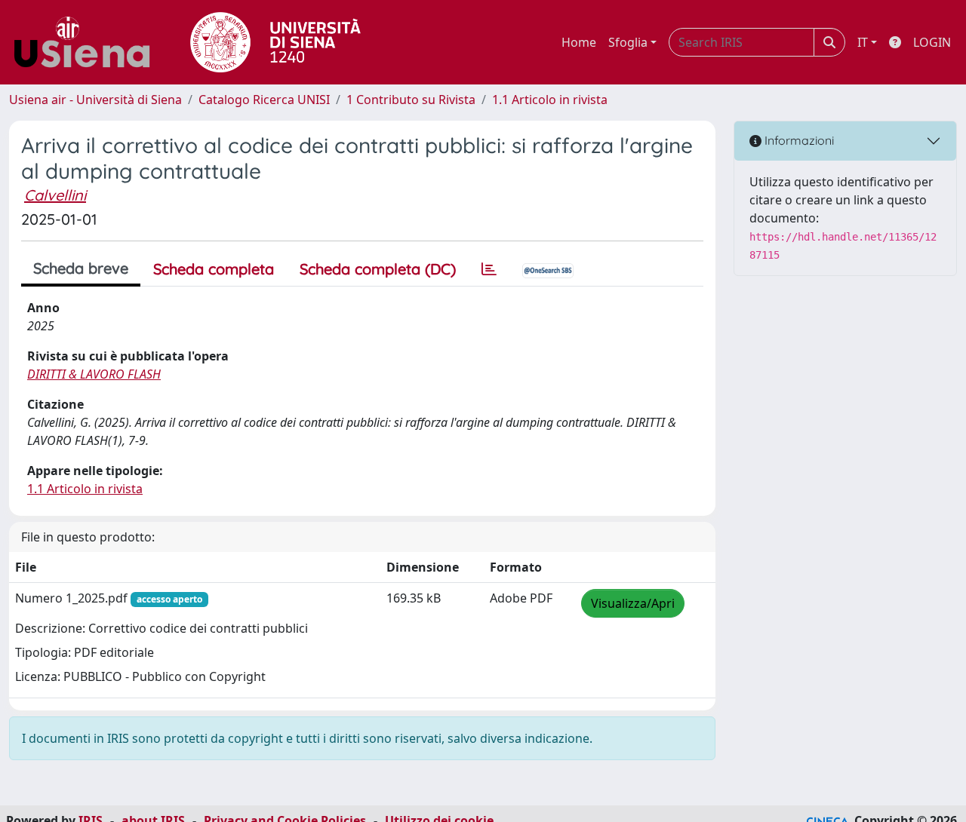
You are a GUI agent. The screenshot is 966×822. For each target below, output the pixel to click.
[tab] (489, 269)
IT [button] (862, 42)
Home (578, 42)
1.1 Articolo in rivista (550, 99)
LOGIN (932, 42)
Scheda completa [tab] (213, 268)
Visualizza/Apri (633, 603)
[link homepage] (87, 42)
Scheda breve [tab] (80, 268)
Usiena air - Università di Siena (95, 99)
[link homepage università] (275, 42)
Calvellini (55, 195)
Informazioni (797, 140)
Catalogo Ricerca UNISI (264, 99)
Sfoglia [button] (628, 42)
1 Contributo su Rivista (410, 99)
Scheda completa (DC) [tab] (378, 268)
